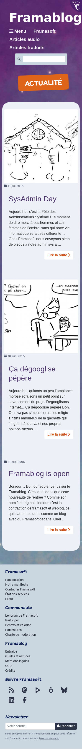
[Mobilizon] (51, 693)
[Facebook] (25, 703)
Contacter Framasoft (20, 589)
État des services (17, 594)
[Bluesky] (64, 693)
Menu (20, 31)
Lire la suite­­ (57, 255)
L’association (14, 580)
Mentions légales (17, 661)
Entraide (11, 651)
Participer (12, 620)
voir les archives (49, 738)
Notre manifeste (16, 584)
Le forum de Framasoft (21, 615)
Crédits (10, 670)
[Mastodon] (25, 693)
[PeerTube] (38, 693)
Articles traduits (26, 47)
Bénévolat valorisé (18, 625)
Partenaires (13, 630)
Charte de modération (20, 634)
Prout (9, 599)
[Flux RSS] (11, 693)
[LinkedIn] (11, 703)
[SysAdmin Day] (41, 146)
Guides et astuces (17, 656)
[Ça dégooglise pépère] (41, 316)
